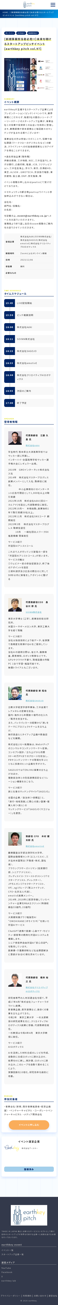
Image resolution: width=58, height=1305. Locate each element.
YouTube (6, 1268)
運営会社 (53, 1295)
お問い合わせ (40, 1295)
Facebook (6, 1272)
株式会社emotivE (35, 846)
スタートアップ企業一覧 (12, 1254)
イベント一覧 (7, 1250)
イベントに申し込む (29, 1124)
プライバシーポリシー (11, 1295)
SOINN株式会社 (34, 612)
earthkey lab (8, 1280)
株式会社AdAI (33, 445)
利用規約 (27, 1295)
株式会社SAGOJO (35, 700)
